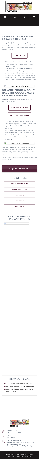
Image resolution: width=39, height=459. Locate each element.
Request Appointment (19, 169)
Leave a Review (19, 206)
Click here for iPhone (19, 108)
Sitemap (30, 454)
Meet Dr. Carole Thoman (19, 183)
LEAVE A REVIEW (19, 56)
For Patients (19, 195)
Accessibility (28, 456)
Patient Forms (19, 201)
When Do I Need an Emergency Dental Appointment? (19, 390)
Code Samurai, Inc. (21, 454)
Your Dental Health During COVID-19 (19, 383)
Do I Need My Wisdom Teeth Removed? (20, 386)
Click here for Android (19, 115)
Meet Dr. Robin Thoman (19, 189)
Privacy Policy (11, 456)
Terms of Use (20, 456)
